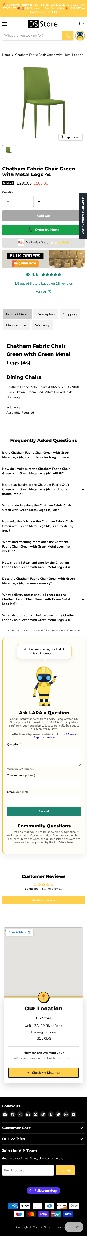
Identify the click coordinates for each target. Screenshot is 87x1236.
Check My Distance (43, 1073)
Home (6, 55)
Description (46, 314)
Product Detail (17, 314)
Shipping (70, 314)
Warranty (42, 325)
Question (14, 744)
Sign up (65, 1170)
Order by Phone (44, 230)
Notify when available (83, 216)
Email (17, 792)
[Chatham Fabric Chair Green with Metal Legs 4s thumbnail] (9, 152)
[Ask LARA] (80, 35)
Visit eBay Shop (47, 242)
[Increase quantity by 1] (39, 201)
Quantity (7, 192)
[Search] (67, 35)
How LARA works (67, 734)
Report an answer (45, 737)
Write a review (43, 900)
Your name (21, 775)
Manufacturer (16, 325)
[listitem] (43, 455)
